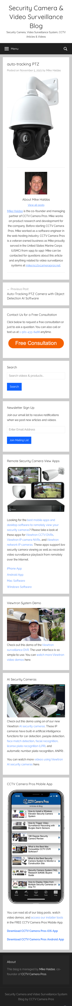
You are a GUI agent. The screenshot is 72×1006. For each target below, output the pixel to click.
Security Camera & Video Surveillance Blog (36, 17)
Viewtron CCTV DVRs (39, 535)
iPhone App (14, 568)
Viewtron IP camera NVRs (23, 539)
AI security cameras (32, 726)
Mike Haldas (53, 70)
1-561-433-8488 (29, 332)
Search (14, 386)
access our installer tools (47, 917)
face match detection (20, 741)
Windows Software (19, 587)
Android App (15, 574)
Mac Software (16, 580)
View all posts (36, 205)
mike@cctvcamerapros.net (43, 265)
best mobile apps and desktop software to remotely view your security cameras (33, 525)
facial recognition (47, 741)
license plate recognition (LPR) (26, 746)
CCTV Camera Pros (33, 974)
